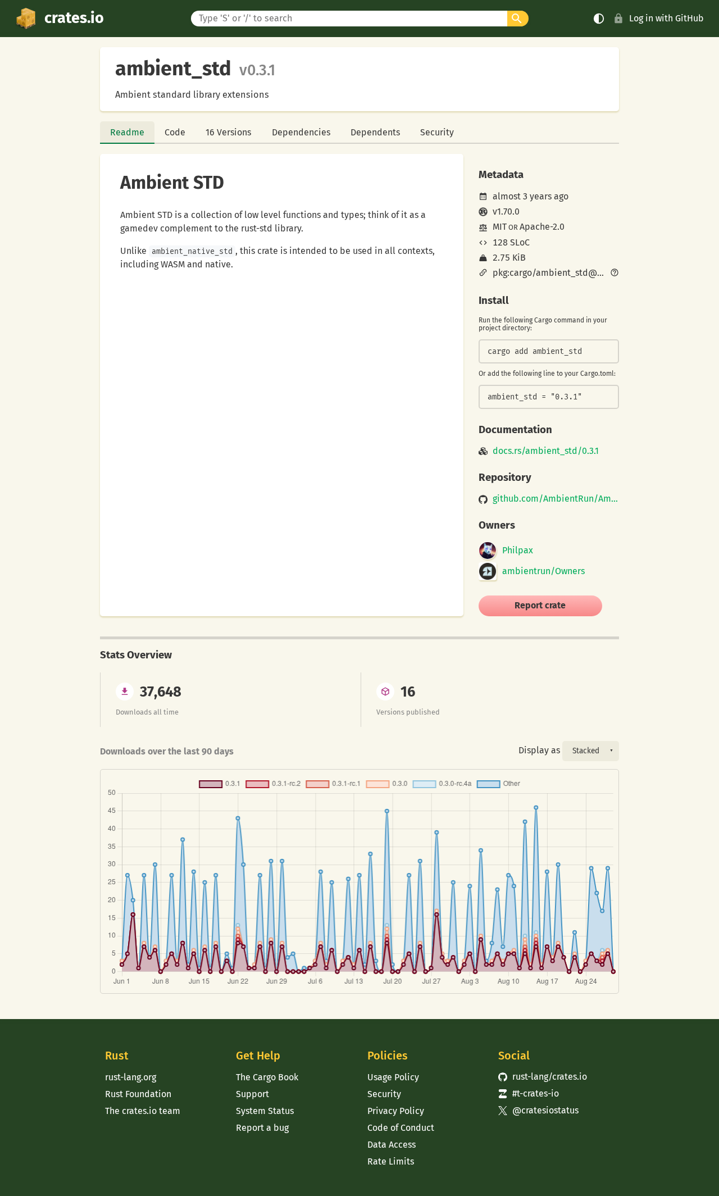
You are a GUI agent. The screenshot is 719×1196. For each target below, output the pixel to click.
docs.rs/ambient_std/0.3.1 (546, 451)
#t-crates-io (528, 1093)
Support (252, 1094)
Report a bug (262, 1127)
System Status (265, 1111)
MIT (500, 226)
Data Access (391, 1144)
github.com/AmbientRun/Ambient (556, 499)
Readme (127, 132)
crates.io (74, 18)
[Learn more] (614, 273)
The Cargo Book (267, 1077)
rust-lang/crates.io (542, 1076)
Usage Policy (393, 1077)
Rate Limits (390, 1161)
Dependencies (301, 132)
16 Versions (228, 132)
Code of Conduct (400, 1127)
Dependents (375, 132)
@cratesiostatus (538, 1110)
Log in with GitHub (666, 18)
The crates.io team (142, 1111)
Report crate (540, 605)
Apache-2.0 (542, 226)
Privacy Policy (395, 1111)
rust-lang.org (130, 1077)
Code (175, 132)
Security (437, 132)
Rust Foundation (138, 1094)
